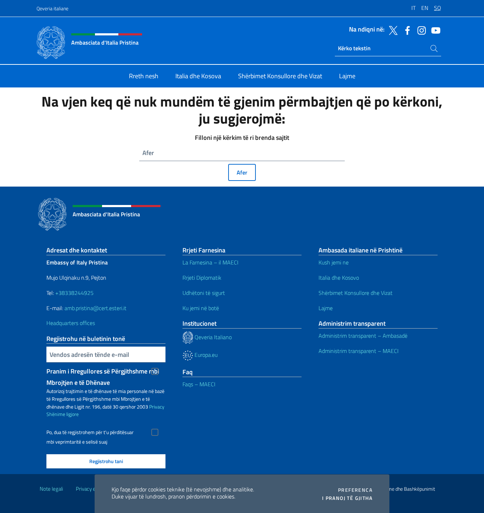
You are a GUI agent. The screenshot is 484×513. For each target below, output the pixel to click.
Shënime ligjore (62, 414)
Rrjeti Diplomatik (201, 277)
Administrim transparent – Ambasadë (363, 335)
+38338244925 (74, 293)
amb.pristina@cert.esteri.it (96, 308)
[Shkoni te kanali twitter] (391, 29)
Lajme (326, 308)
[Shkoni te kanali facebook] (406, 29)
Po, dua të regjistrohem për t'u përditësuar (90, 432)
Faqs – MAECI (198, 384)
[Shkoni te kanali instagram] (420, 29)
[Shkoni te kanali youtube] (434, 29)
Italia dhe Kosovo (339, 277)
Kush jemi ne (334, 262)
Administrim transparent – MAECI (359, 351)
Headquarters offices (71, 323)
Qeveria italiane (52, 8)
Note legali (51, 489)
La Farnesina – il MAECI (210, 262)
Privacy (156, 406)
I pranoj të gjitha (347, 498)
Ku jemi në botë (201, 308)
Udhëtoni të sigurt (204, 293)
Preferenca (355, 490)
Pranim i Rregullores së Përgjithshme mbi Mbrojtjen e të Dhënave (102, 371)
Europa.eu (205, 354)
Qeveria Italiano (212, 337)
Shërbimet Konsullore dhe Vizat (356, 293)
